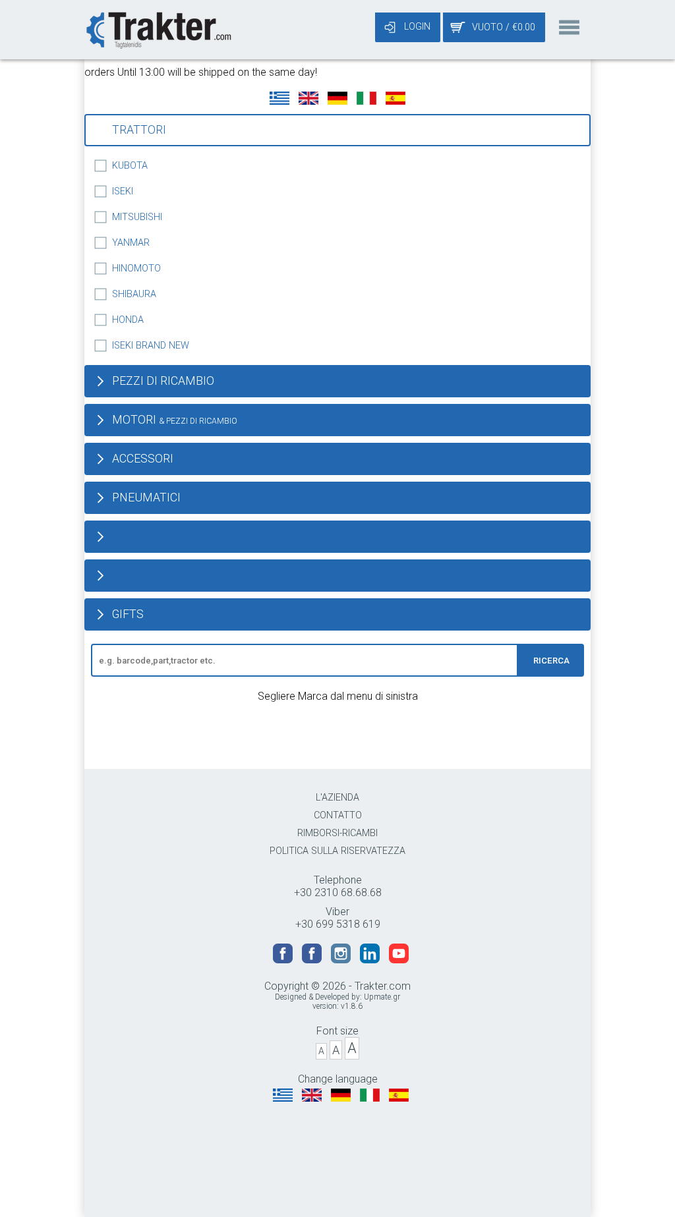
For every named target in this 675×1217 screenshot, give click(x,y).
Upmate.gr (382, 997)
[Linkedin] (371, 959)
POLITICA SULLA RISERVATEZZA (337, 851)
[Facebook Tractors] (284, 959)
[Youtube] (399, 959)
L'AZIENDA (337, 797)
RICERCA (551, 660)
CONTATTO (338, 815)
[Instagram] (342, 959)
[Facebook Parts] (313, 959)
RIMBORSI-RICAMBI (337, 833)
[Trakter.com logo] (157, 28)
